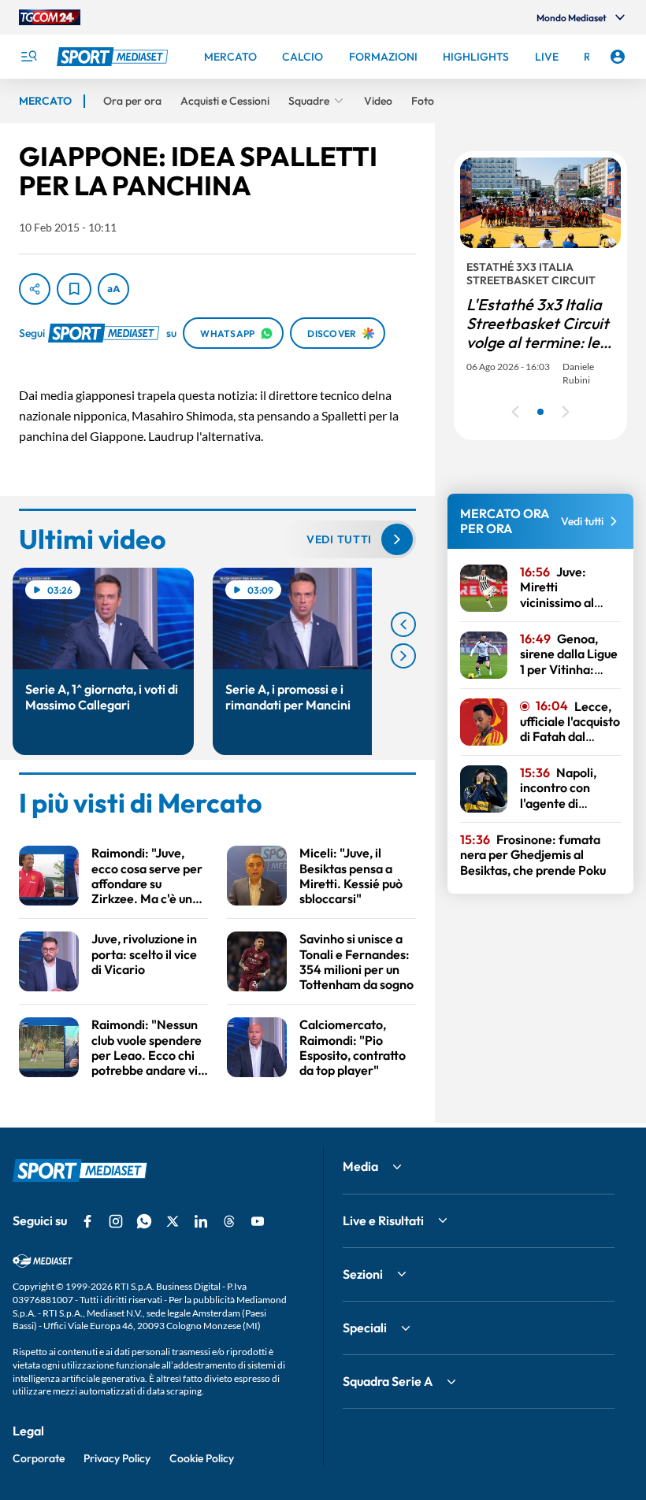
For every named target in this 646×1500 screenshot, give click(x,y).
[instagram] (116, 1221)
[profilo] (617, 56)
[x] (172, 1221)
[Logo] (114, 56)
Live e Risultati (383, 1220)
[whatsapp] (144, 1221)
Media (360, 1166)
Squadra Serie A (388, 1381)
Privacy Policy (117, 1458)
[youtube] (257, 1221)
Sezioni (363, 1274)
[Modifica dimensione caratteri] (113, 289)
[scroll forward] (403, 656)
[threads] (229, 1221)
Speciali (365, 1327)
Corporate (39, 1458)
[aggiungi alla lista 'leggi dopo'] (74, 289)
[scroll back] (403, 624)
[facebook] (87, 1221)
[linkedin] (201, 1221)
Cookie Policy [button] (201, 1458)
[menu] (28, 56)
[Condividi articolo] (34, 289)
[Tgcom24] (49, 17)
